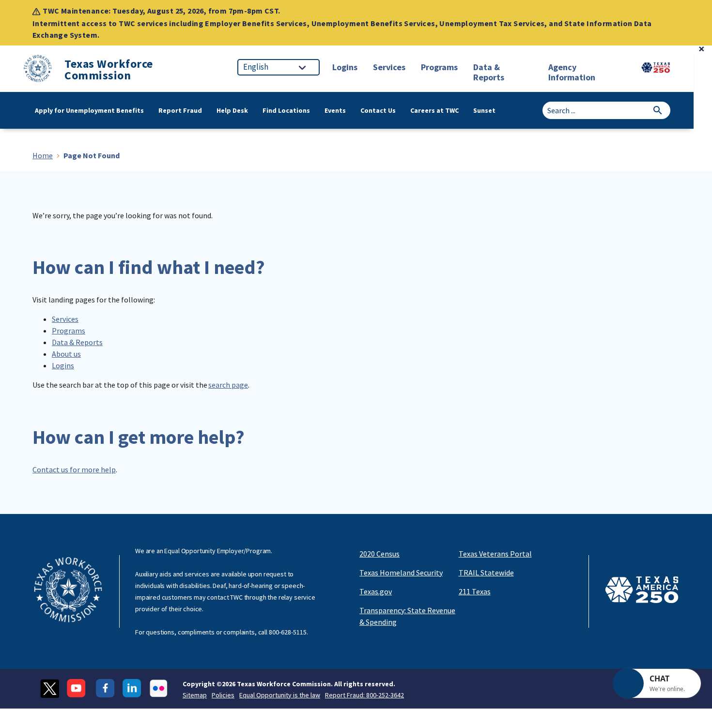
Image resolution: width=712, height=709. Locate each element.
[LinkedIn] (132, 688)
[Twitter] (49, 688)
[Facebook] (105, 688)
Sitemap (195, 695)
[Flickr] (158, 688)
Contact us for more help (74, 469)
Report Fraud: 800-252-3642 (364, 695)
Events (335, 110)
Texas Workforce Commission (108, 69)
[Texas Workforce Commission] (37, 70)
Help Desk (232, 110)
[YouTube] (77, 688)
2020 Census (379, 553)
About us (66, 354)
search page (228, 385)
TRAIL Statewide (486, 572)
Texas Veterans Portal (495, 553)
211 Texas (475, 591)
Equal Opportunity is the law (279, 695)
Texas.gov (375, 591)
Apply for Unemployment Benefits (89, 110)
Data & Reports (77, 342)
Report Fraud (180, 110)
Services (65, 319)
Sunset (484, 110)
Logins (63, 365)
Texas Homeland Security (401, 572)
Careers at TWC (434, 110)
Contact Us (378, 110)
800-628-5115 (288, 632)
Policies (223, 695)
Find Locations (286, 110)
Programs (68, 330)
